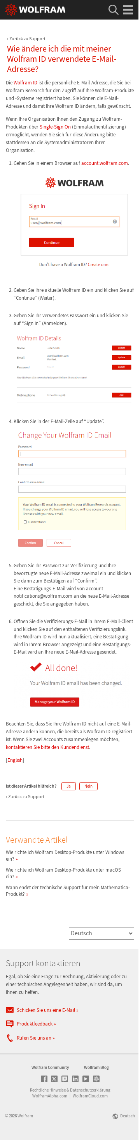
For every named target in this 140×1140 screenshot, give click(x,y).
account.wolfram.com (104, 163)
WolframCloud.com (90, 1096)
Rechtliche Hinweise (48, 1090)
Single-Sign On (55, 126)
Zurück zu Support (27, 38)
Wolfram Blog (96, 1067)
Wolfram (25, 1116)
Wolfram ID (25, 82)
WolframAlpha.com (49, 1096)
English (15, 760)
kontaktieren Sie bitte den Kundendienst (47, 747)
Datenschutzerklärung (90, 1090)
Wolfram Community (50, 1067)
